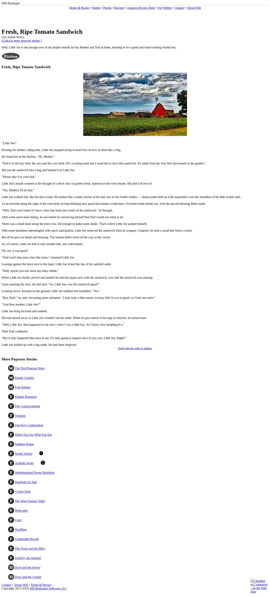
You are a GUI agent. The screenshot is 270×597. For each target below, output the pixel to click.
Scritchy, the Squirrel (28, 558)
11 (43, 462)
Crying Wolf (22, 491)
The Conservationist (27, 406)
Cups (18, 520)
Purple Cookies (24, 378)
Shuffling (20, 529)
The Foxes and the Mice (30, 548)
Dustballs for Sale (26, 482)
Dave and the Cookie (28, 577)
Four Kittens (22, 387)
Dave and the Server (27, 567)
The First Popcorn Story (30, 368)
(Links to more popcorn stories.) (22, 40)
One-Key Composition (29, 425)
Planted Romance (26, 397)
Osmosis (20, 416)
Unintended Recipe (27, 539)
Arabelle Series (24, 463)
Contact (179, 7)
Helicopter (21, 510)
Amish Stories (23, 454)
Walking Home (24, 444)
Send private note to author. (135, 348)
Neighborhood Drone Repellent (34, 472)
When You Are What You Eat (33, 435)
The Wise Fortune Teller (30, 501)
